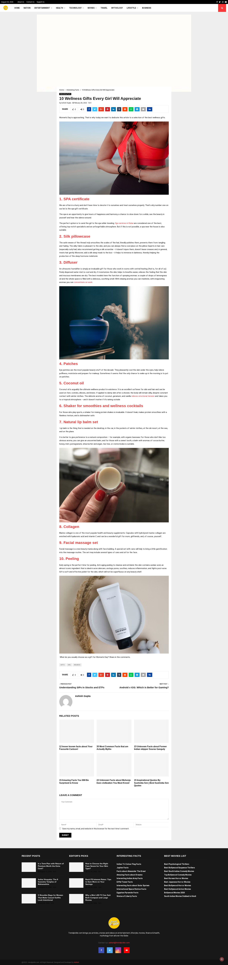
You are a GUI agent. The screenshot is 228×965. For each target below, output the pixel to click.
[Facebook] (101, 950)
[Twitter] (110, 950)
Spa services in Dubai (124, 223)
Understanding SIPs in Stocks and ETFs (81, 687)
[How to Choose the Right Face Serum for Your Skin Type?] (76, 867)
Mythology (117, 8)
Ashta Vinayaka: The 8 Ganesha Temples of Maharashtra (48, 881)
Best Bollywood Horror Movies (177, 885)
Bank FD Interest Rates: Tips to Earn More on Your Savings (98, 881)
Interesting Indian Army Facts (130, 878)
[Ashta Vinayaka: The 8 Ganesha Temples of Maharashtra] (29, 883)
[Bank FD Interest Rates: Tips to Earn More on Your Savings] (76, 883)
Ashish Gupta (66, 103)
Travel (104, 8)
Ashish (76, 962)
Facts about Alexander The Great (131, 871)
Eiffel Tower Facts (125, 882)
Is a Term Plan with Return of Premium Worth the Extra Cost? (51, 866)
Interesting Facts (65, 94)
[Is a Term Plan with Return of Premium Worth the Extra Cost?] (29, 867)
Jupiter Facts (123, 868)
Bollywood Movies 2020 (174, 893)
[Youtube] (127, 950)
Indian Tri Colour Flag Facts (129, 864)
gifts (63, 665)
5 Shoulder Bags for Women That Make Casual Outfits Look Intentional (50, 897)
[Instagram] (118, 950)
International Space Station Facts (131, 889)
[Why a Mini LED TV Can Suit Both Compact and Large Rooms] (76, 898)
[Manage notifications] (222, 959)
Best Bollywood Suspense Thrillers (179, 868)
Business (146, 8)
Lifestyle (131, 8)
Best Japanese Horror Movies (177, 882)
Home (17, 8)
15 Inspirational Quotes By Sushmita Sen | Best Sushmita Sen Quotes (151, 783)
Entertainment (42, 8)
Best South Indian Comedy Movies (179, 871)
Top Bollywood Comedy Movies (178, 875)
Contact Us (30, 2)
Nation (27, 8)
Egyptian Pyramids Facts (127, 893)
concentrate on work (82, 282)
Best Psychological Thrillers (176, 864)
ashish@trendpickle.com (119, 943)
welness (77, 665)
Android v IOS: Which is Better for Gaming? (144, 687)
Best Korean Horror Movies (176, 878)
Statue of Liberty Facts (127, 896)
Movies (91, 8)
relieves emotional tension (143, 396)
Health (59, 8)
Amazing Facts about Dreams (129, 875)
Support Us (40, 2)
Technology (75, 8)
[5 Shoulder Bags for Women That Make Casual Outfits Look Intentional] (29, 898)
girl (69, 665)
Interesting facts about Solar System (133, 885)
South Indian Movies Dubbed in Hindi (180, 896)
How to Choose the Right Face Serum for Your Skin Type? (96, 866)
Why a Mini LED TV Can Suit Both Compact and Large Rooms (98, 897)
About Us (21, 2)
